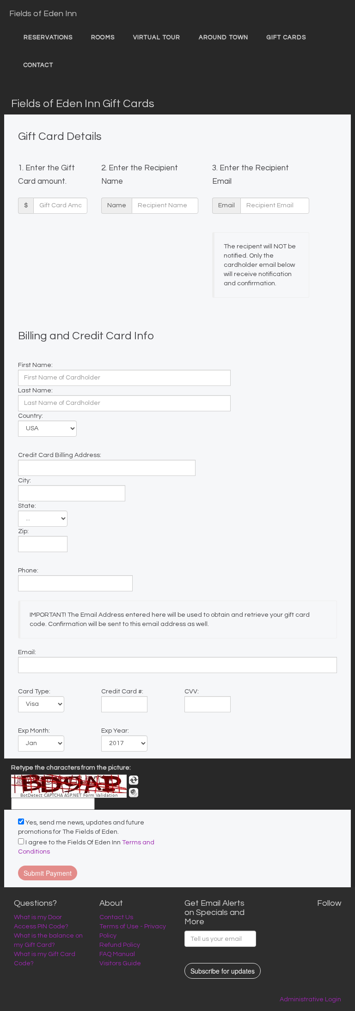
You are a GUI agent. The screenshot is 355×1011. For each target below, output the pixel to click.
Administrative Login (310, 999)
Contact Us (116, 917)
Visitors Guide (120, 963)
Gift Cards (286, 37)
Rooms (103, 37)
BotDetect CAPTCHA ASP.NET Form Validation (69, 795)
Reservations (48, 37)
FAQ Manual (117, 954)
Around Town (223, 37)
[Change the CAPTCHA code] (134, 780)
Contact (38, 65)
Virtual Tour (156, 37)
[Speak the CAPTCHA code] (134, 793)
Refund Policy (119, 945)
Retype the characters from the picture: (71, 767)
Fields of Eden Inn (43, 13)
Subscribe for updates (222, 970)
